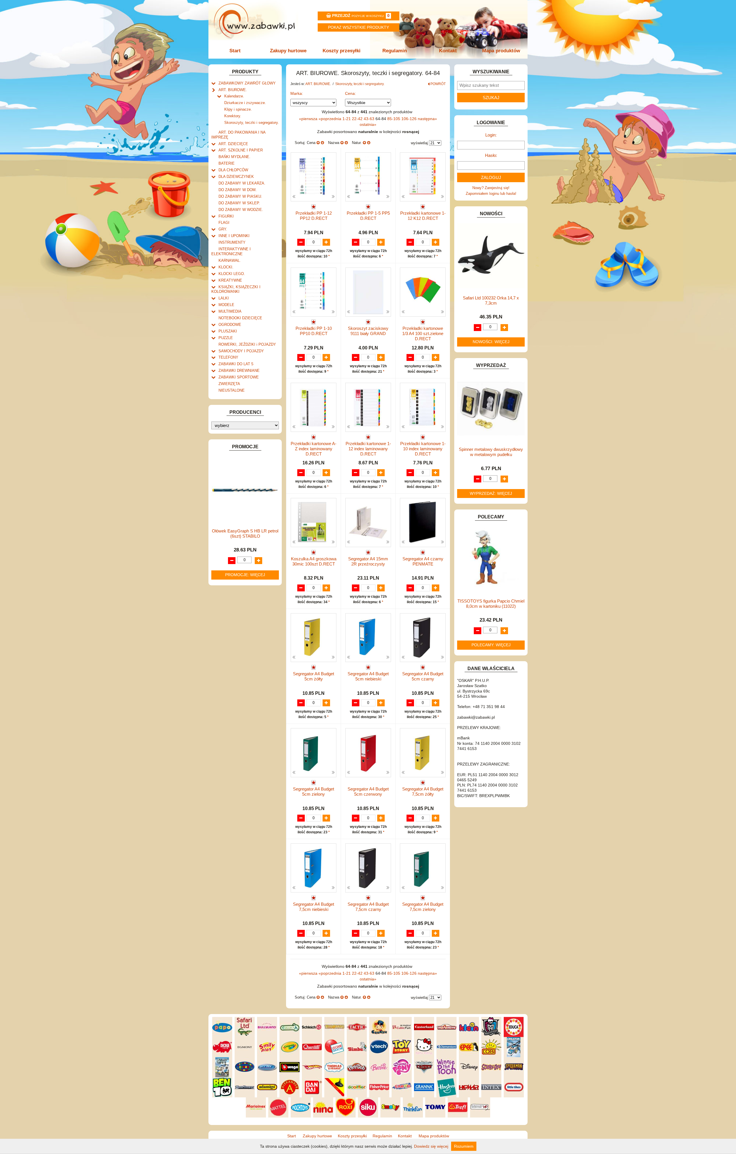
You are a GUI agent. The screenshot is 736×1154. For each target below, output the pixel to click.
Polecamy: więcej (491, 645)
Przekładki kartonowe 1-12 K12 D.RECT (423, 216)
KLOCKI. (225, 267)
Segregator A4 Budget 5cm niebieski (368, 676)
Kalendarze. (234, 96)
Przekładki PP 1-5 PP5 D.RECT (368, 216)
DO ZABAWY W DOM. (237, 190)
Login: (491, 134)
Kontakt (448, 50)
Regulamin (394, 50)
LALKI (223, 298)
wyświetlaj (419, 143)
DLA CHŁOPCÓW (233, 170)
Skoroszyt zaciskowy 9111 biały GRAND (368, 331)
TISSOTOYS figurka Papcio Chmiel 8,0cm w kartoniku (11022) (490, 604)
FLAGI (223, 222)
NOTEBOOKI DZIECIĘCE (240, 318)
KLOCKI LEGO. (231, 274)
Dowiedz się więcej (431, 1146)
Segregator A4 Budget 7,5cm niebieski (313, 907)
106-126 (409, 118)
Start (235, 50)
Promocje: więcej (245, 574)
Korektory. (232, 116)
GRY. (222, 229)
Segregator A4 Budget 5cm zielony (313, 791)
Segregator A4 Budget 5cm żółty (313, 676)
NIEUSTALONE (231, 390)
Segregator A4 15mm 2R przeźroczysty (368, 561)
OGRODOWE (229, 324)
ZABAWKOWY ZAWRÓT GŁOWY (247, 83)
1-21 (347, 118)
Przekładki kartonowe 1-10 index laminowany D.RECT (423, 448)
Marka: (296, 93)
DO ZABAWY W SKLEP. (239, 203)
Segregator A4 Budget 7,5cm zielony (422, 907)
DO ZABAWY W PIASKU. (240, 196)
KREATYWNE (230, 280)
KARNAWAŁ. (229, 260)
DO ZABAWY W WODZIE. (240, 209)
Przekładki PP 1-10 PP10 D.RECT (314, 331)
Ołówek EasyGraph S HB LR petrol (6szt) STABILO (245, 533)
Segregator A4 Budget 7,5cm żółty (422, 791)
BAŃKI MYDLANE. (234, 157)
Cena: (350, 93)
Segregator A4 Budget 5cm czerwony (368, 791)
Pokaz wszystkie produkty (358, 27)
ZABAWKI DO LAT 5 (235, 364)
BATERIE (226, 163)
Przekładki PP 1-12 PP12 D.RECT (314, 216)
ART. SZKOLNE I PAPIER (240, 150)
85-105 (394, 118)
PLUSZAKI (227, 331)
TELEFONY (228, 357)
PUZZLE (225, 338)
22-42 (358, 118)
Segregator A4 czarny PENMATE (422, 561)
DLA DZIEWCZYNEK (236, 176)
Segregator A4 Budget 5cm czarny (422, 676)
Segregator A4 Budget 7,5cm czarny (368, 907)
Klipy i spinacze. (238, 109)
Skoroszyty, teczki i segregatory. (251, 122)
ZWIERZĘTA (229, 384)
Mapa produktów (501, 50)
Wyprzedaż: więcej (491, 493)
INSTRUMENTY (232, 242)
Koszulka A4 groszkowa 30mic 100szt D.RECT (313, 561)
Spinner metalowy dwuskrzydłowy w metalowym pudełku (491, 452)
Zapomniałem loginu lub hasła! (491, 193)
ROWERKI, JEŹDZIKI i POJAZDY (247, 344)
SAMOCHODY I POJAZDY (241, 351)
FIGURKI (226, 216)
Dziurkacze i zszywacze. (245, 103)
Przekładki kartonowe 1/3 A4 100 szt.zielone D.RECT (422, 333)
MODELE (226, 305)
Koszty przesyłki (342, 50)
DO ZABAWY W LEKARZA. (241, 183)
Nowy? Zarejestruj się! (490, 188)
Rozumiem (464, 1146)
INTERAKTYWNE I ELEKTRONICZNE (231, 251)
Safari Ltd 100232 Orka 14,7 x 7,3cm (491, 300)
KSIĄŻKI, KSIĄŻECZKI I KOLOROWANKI (235, 289)
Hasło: (491, 155)
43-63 (369, 118)
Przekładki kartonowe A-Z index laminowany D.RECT (313, 448)
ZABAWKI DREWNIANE (239, 370)
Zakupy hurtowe (288, 50)
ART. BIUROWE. (232, 90)
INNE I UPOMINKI (234, 236)
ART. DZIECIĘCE (233, 144)
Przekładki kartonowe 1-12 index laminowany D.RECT (368, 448)
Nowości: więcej (491, 341)
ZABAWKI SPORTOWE (238, 377)
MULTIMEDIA (229, 311)
